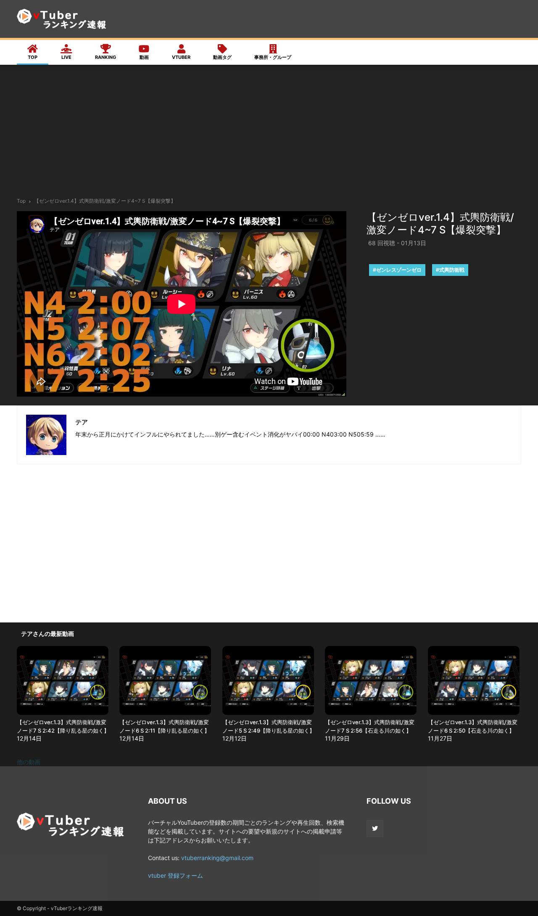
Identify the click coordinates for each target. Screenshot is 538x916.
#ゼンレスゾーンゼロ (397, 270)
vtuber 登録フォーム (175, 875)
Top (21, 201)
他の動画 (28, 761)
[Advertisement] (269, 134)
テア (81, 422)
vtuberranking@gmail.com (217, 857)
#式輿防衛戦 (450, 270)
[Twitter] (375, 828)
